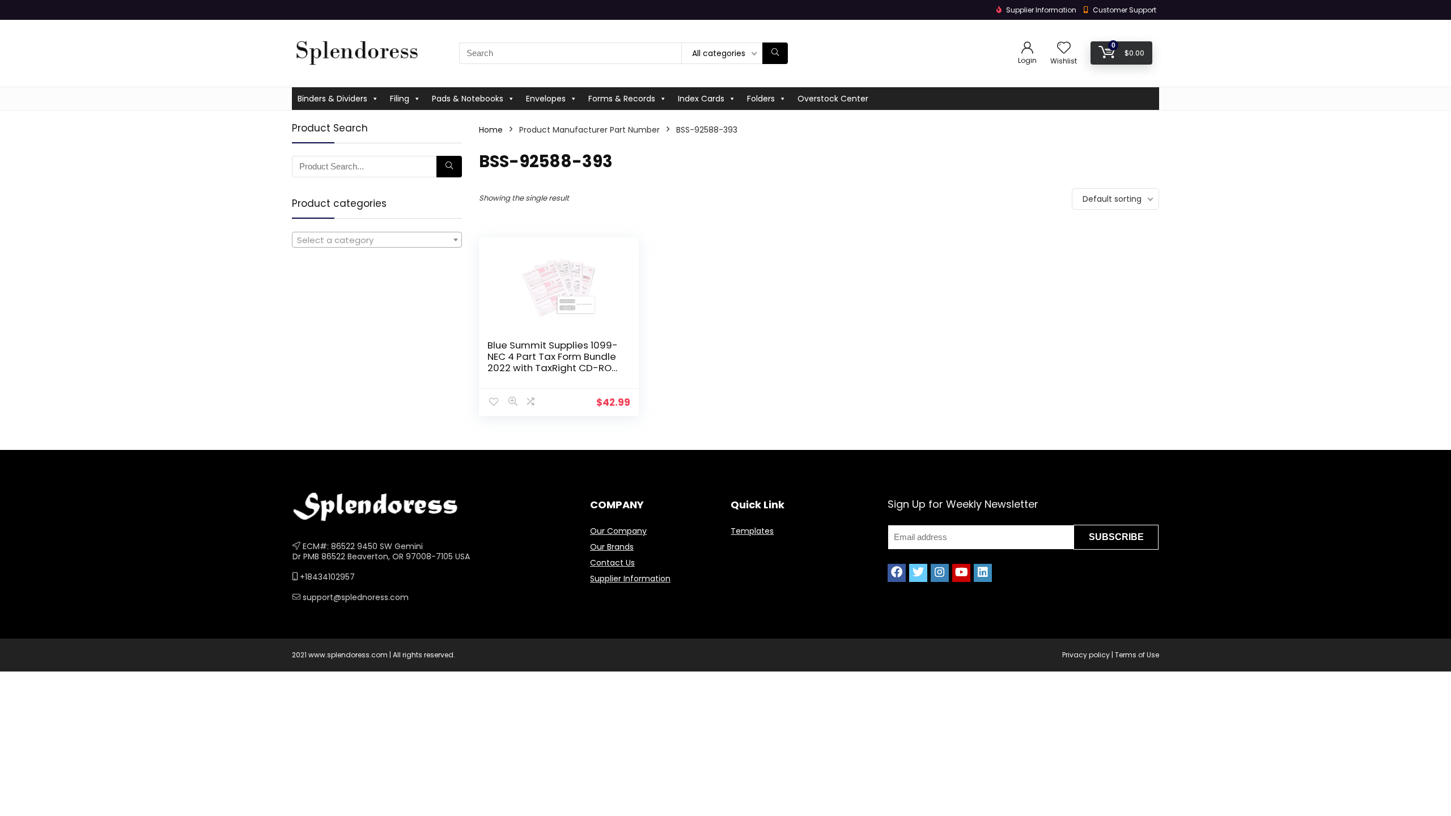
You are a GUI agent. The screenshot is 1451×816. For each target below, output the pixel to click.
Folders (761, 98)
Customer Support (1124, 10)
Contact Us (612, 562)
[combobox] (377, 240)
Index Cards (701, 98)
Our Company (618, 531)
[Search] (775, 53)
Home (491, 129)
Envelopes (546, 98)
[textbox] (376, 240)
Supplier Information (630, 578)
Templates (752, 531)
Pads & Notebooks (467, 98)
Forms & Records (621, 98)
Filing (399, 98)
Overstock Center (832, 98)
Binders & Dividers (332, 98)
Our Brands (612, 546)
